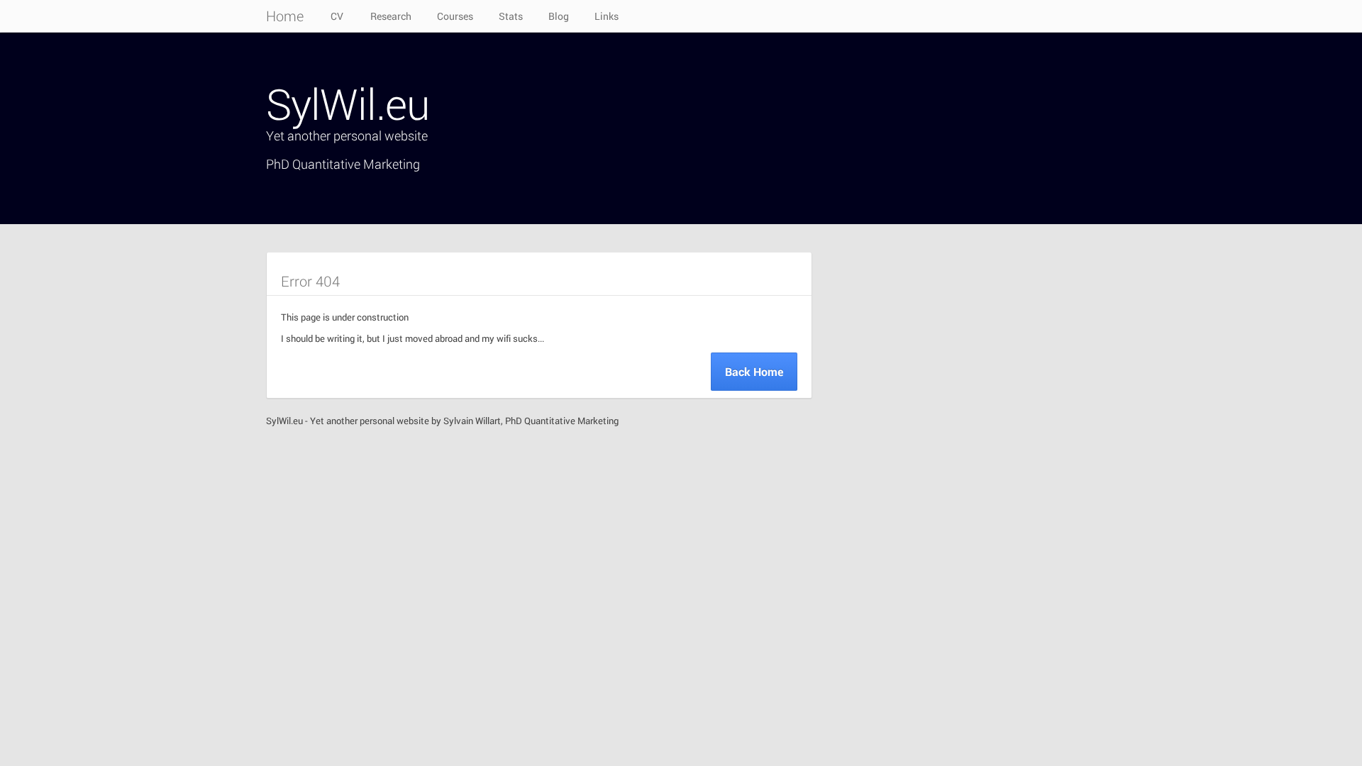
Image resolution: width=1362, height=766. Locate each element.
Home (285, 15)
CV (337, 16)
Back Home (754, 371)
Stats (511, 16)
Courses (455, 16)
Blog (558, 16)
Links (606, 16)
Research (390, 16)
